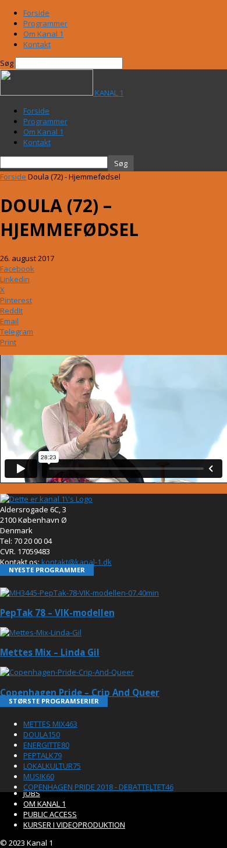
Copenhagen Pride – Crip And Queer (79, 692)
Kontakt (37, 44)
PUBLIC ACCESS (50, 814)
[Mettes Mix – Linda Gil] (40, 632)
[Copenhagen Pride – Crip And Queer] (67, 672)
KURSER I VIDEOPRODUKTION (74, 824)
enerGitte (46, 745)
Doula (41, 734)
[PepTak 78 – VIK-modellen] (79, 592)
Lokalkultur (52, 766)
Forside (36, 13)
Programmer (45, 23)
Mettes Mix (50, 724)
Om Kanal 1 (43, 34)
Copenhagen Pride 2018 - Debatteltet (98, 787)
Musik (38, 776)
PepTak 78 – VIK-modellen (57, 612)
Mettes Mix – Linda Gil (50, 652)
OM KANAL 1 (44, 803)
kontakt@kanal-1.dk (76, 562)
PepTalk (42, 755)
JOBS (31, 793)
